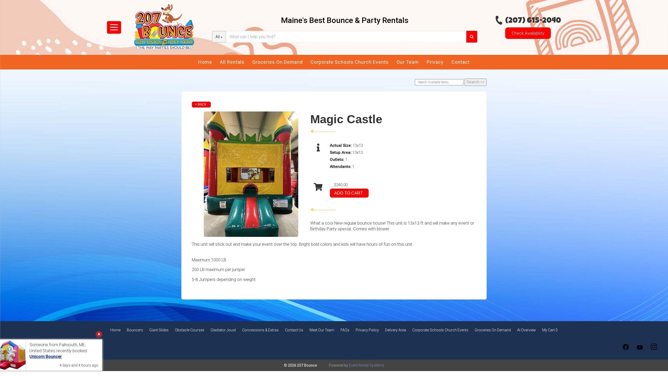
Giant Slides (159, 330)
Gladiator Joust (223, 330)
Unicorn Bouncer (54, 356)
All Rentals (232, 62)
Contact (460, 62)
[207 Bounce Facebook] (626, 347)
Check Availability (528, 33)
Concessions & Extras (260, 330)
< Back (200, 104)
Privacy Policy (367, 330)
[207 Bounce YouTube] (640, 347)
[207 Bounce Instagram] (654, 347)
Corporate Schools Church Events (350, 62)
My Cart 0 (550, 330)
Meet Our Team (321, 330)
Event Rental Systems (366, 365)
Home (205, 62)
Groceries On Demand (277, 62)
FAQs (345, 330)
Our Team (408, 62)
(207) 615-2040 (533, 21)
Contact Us (294, 330)
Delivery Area (395, 330)
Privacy (435, 62)
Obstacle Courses (189, 330)
